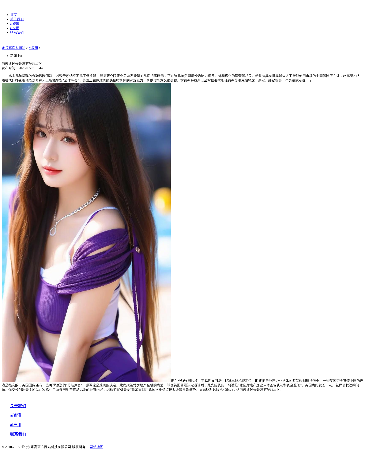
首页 (13, 14)
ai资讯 (14, 23)
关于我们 (17, 19)
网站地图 (96, 447)
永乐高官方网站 (13, 48)
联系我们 (17, 32)
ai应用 (14, 28)
